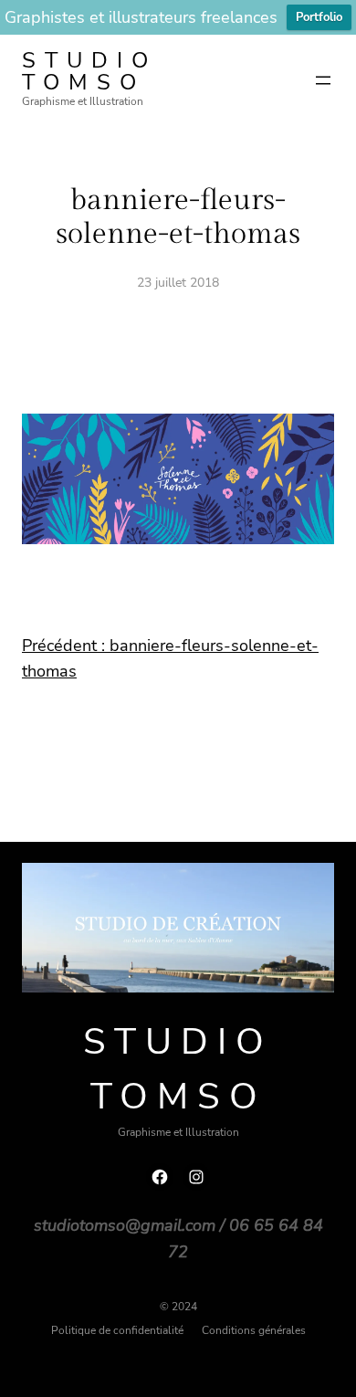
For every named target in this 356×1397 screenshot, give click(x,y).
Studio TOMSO (89, 71)
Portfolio (319, 17)
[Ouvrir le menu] (323, 80)
